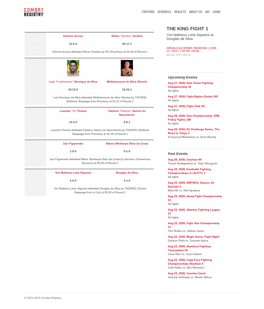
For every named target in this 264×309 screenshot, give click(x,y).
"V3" (73, 110)
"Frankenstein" (73, 81)
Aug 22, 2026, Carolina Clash (187, 273)
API (207, 12)
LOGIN (216, 12)
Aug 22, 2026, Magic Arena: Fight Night (193, 236)
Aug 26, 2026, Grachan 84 (185, 159)
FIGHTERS (148, 12)
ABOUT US (195, 12)
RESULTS (180, 12)
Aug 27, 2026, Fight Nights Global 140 (193, 96)
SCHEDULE (164, 12)
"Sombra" (127, 35)
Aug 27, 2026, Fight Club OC (186, 106)
